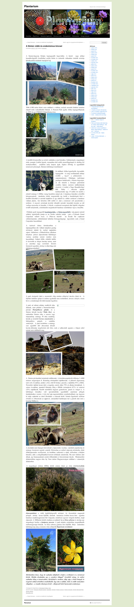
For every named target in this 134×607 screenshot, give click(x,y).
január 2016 (93, 56)
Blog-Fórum (36, 36)
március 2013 (94, 77)
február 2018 (94, 49)
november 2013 (94, 72)
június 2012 (93, 90)
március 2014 (94, 65)
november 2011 (94, 101)
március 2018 (94, 47)
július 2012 (93, 88)
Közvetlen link (29, 593)
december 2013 (94, 70)
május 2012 (93, 92)
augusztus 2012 (94, 87)
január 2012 (93, 98)
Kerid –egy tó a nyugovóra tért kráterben (73, 42)
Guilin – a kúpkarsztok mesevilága (98, 114)
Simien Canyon (60, 589)
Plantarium (31, 6)
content (92, 136)
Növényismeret (57, 36)
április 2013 (93, 75)
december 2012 (94, 82)
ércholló (54, 589)
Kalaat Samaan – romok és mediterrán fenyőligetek (39, 42)
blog (50, 588)
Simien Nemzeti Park (78, 589)
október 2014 (94, 61)
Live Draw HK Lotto (95, 132)
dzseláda (49, 589)
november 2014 (94, 59)
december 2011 (94, 100)
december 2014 (94, 57)
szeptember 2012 (95, 85)
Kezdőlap (28, 36)
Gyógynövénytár (85, 36)
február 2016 (94, 54)
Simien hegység (68, 589)
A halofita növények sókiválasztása (98, 110)
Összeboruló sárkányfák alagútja (98, 113)
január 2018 (93, 51)
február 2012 (94, 96)
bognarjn (44, 48)
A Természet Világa (43, 588)
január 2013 (93, 80)
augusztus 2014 (94, 62)
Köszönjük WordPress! (97, 602)
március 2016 (94, 52)
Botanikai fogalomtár (46, 36)
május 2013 (93, 74)
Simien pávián (29, 591)
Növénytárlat (75, 36)
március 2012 (94, 95)
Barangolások (66, 36)
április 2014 (93, 64)
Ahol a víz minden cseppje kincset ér (99, 111)
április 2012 (93, 93)
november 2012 (94, 83)
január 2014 (93, 69)
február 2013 (94, 79)
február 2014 (94, 67)
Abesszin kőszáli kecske (40, 589)
